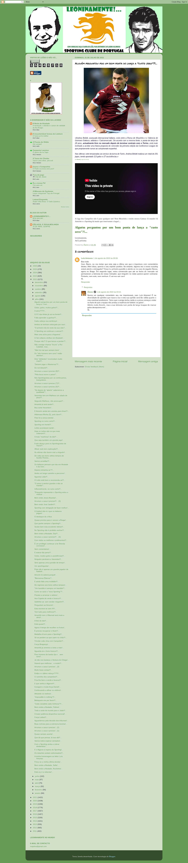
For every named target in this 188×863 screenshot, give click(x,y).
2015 (35, 818)
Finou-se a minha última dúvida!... (48, 762)
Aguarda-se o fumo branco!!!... (46, 651)
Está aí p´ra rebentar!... (43, 772)
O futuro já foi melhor (40, 136)
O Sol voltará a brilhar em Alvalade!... (49, 338)
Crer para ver (37, 185)
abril (37, 783)
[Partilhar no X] (107, 245)
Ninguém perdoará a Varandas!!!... (48, 559)
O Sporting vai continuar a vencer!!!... (49, 331)
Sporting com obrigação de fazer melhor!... (51, 508)
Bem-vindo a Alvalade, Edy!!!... (46, 534)
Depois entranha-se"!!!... (44, 470)
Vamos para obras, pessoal (43, 161)
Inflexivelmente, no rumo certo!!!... (48, 489)
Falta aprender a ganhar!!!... (45, 318)
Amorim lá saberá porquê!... (45, 575)
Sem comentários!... (42, 549)
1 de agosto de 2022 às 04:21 (109, 292)
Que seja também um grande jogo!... (49, 440)
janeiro (38, 793)
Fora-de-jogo (38, 175)
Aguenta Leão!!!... (41, 477)
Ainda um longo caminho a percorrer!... (50, 473)
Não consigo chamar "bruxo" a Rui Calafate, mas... (48, 346)
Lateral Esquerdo (40, 199)
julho (37, 299)
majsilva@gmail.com (38, 846)
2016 (35, 814)
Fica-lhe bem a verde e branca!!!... (48, 680)
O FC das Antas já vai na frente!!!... (48, 314)
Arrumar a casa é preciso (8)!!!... (47, 371)
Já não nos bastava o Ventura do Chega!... (51, 660)
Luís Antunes (87, 258)
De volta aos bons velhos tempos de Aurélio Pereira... (49, 457)
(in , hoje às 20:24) (82, 159)
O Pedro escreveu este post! (43, 169)
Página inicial (120, 361)
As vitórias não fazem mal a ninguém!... (50, 452)
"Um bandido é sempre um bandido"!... (50, 588)
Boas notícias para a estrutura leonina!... (50, 724)
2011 (35, 831)
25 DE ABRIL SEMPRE (41, 227)
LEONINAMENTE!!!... (42, 216)
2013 (35, 824)
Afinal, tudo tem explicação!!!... (46, 449)
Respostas (88, 287)
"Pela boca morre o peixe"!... (46, 374)
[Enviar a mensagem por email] (102, 245)
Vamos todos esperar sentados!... (48, 741)
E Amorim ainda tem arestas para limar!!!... (51, 411)
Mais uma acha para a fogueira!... (48, 334)
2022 (35, 279)
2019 (35, 804)
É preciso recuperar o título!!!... (46, 631)
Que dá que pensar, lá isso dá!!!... (48, 738)
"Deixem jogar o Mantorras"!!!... (47, 364)
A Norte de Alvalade (41, 123)
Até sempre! (37, 144)
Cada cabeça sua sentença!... (46, 321)
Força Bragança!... (41, 644)
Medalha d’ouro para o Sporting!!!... (48, 634)
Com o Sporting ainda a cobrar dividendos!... (46, 745)
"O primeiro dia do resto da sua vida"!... (50, 328)
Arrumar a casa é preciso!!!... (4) (47, 537)
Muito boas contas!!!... (43, 670)
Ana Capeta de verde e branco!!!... (48, 598)
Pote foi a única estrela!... (44, 418)
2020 (35, 801)
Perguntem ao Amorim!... (44, 605)
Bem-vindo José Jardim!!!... (45, 504)
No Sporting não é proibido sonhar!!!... (49, 530)
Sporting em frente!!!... (43, 425)
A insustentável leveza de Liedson (48, 134)
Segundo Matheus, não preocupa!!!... (49, 401)
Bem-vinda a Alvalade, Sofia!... (46, 765)
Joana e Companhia (41, 167)
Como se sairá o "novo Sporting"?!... (49, 592)
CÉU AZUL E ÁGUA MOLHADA (46, 224)
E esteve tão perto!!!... (43, 553)
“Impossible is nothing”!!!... (45, 697)
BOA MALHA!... (39, 218)
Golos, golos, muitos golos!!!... (46, 308)
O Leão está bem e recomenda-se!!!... (49, 480)
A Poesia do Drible (41, 142)
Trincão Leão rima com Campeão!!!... (49, 641)
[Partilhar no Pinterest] (112, 245)
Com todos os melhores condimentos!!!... (51, 540)
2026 (35, 266)
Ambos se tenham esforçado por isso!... (50, 324)
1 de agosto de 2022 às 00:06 (105, 258)
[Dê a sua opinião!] (105, 245)
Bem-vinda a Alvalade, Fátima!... (47, 707)
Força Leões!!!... (41, 717)
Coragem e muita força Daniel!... (47, 687)
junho (37, 776)
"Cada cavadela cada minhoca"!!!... (48, 704)
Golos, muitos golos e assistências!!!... (49, 556)
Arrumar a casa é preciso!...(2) (46, 727)
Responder (85, 282)
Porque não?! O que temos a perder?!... (50, 341)
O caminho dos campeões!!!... (46, 677)
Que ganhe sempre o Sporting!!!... (48, 523)
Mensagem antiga (148, 361)
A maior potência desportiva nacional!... (50, 714)
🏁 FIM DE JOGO (39, 177)
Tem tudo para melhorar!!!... (45, 612)
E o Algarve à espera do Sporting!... (48, 750)
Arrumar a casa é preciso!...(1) (46, 731)
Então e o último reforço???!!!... (47, 673)
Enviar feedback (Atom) (94, 367)
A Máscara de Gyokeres (43, 191)
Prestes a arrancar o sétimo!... (46, 595)
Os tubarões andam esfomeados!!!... (49, 753)
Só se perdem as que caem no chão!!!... (50, 638)
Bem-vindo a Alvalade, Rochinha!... (48, 769)
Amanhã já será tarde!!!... (44, 404)
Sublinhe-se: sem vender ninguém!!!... (49, 602)
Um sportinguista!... (42, 566)
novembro (39, 286)
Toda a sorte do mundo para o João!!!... (50, 710)
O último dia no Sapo (40, 152)
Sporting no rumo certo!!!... (45, 421)
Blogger (112, 856)
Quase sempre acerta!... (44, 734)
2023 (35, 276)
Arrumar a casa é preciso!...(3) (46, 667)
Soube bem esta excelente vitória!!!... (49, 527)
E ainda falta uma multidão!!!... (46, 582)
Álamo (90, 292)
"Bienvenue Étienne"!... (43, 578)
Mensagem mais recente (88, 361)
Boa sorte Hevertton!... (43, 408)
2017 (35, 811)
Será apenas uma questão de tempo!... (50, 563)
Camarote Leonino (41, 150)
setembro (39, 292)
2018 (35, 808)
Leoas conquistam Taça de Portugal (46, 193)
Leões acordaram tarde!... (45, 428)
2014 (35, 821)
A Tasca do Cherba (41, 158)
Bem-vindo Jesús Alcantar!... (45, 498)
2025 (35, 269)
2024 (35, 273)
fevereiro (39, 790)
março (38, 786)
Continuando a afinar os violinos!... (48, 690)
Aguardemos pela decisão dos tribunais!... (51, 721)
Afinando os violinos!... (43, 694)
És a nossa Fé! (39, 183)
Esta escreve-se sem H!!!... (45, 609)
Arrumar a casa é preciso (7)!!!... (47, 383)
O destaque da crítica (43, 517)
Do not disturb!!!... (41, 368)
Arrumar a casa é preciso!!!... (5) (47, 501)
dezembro (39, 282)
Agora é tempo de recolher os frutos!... (50, 628)
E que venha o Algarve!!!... (45, 684)
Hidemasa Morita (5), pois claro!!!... (48, 414)
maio (37, 780)
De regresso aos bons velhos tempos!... (50, 585)
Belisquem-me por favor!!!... (45, 700)
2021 (35, 797)
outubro (38, 289)
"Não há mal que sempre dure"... (47, 350)
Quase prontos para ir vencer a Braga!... (50, 520)
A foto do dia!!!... (41, 621)
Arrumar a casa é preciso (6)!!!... (47, 387)
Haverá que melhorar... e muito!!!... (48, 663)
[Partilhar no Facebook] (110, 245)
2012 (35, 828)
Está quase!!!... (40, 624)
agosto (38, 296)
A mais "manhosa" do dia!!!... (46, 437)
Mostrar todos (65, 207)
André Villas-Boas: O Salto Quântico (46, 202)
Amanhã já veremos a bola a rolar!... (49, 648)
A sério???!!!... (40, 311)
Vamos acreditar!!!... (42, 461)
